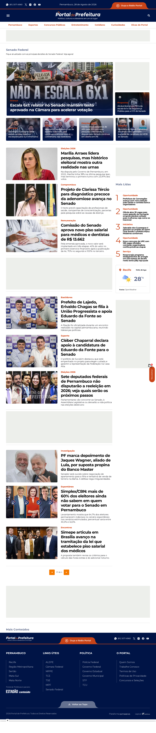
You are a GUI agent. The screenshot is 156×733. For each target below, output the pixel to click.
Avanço (14, 101)
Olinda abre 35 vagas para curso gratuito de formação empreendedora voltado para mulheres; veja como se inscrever (136, 216)
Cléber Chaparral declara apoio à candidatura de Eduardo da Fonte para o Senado (85, 347)
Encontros (66, 528)
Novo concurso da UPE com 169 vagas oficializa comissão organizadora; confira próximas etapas (136, 244)
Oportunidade (130, 195)
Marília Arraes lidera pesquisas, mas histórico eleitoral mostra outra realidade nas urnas (84, 160)
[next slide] (112, 91)
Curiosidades (118, 25)
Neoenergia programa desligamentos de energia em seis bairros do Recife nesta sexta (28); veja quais (135, 258)
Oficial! (48, 126)
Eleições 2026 (88, 123)
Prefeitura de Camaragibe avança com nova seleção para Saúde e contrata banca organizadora (136, 201)
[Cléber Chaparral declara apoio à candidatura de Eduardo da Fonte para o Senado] (31, 351)
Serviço (127, 252)
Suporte (65, 336)
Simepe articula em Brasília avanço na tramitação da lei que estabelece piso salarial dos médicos (83, 541)
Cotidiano (100, 25)
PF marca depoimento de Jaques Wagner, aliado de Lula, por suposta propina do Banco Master (86, 462)
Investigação (68, 451)
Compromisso (68, 185)
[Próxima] (66, 572)
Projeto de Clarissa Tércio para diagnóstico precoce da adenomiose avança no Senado (86, 196)
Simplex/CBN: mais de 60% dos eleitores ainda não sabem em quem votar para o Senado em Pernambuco (84, 500)
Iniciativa (128, 224)
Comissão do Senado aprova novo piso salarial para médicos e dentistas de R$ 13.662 (85, 232)
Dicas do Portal (139, 25)
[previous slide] (6, 91)
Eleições (122, 126)
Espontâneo (67, 487)
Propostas (122, 103)
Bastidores (66, 297)
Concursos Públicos (54, 25)
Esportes (33, 25)
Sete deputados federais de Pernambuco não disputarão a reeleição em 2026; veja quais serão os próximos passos (86, 386)
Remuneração (68, 221)
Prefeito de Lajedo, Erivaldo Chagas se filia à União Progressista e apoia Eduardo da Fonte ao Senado (86, 311)
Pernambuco (15, 25)
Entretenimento (80, 25)
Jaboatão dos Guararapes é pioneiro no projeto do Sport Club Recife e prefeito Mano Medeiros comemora (136, 230)
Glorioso (12, 128)
